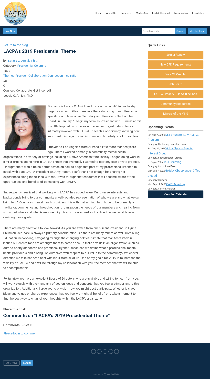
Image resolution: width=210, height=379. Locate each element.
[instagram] (105, 351)
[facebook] (93, 351)
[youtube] (110, 351)
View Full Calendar (175, 194)
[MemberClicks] (15, 13)
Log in (27, 363)
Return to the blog (15, 45)
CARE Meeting (172, 162)
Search (180, 31)
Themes (8, 75)
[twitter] (99, 351)
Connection (55, 75)
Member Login (197, 31)
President (21, 75)
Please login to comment (20, 333)
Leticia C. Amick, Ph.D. (23, 61)
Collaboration (37, 75)
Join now (11, 363)
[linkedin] (116, 351)
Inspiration (70, 75)
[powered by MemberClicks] (105, 374)
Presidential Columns (31, 65)
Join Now (10, 31)
